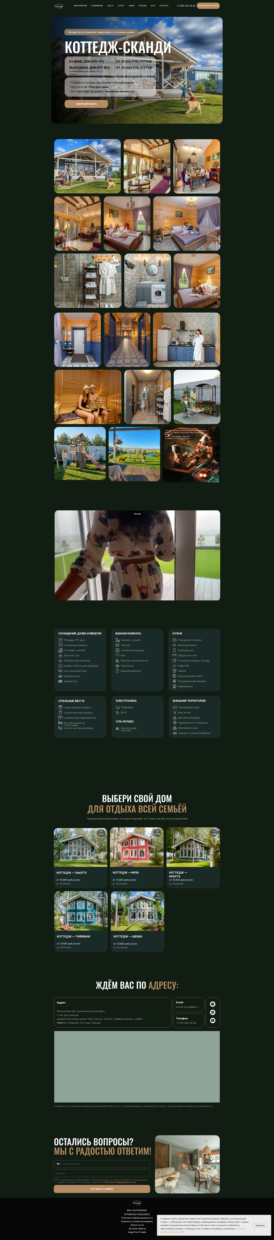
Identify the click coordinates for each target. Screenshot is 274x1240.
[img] (59, 6)
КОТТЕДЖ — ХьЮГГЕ (72, 872)
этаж (101, 834)
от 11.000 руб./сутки (124, 879)
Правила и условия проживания (137, 1221)
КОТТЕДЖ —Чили (126, 872)
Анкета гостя (137, 1225)
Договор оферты (137, 1228)
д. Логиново (120, 883)
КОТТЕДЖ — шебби (128, 936)
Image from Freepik (137, 1232)
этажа (157, 834)
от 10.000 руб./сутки (68, 879)
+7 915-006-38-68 (186, 1022)
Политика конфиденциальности (137, 1218)
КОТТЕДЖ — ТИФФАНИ (73, 936)
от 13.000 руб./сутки (125, 943)
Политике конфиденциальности (120, 1182)
